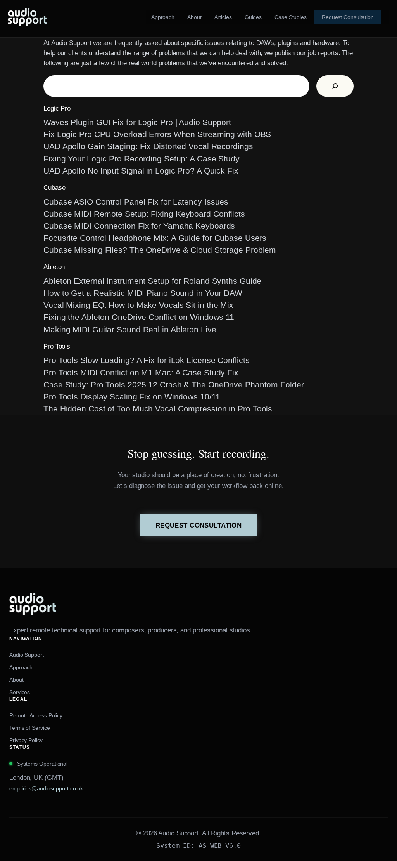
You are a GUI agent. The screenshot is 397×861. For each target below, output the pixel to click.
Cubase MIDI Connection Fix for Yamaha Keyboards (139, 225)
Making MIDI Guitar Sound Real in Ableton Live (129, 329)
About (16, 680)
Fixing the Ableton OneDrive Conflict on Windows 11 (138, 316)
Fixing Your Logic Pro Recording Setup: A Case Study (141, 158)
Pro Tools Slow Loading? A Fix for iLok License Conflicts (146, 360)
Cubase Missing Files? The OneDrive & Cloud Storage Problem (159, 249)
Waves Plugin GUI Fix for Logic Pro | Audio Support (137, 122)
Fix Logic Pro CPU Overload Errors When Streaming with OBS (157, 134)
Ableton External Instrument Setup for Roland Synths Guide (152, 280)
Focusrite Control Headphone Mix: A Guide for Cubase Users (154, 237)
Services (19, 692)
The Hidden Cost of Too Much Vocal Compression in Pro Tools (157, 408)
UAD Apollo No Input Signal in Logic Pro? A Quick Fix (140, 170)
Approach (21, 667)
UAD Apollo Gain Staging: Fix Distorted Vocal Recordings (148, 146)
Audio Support (26, 655)
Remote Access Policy (35, 715)
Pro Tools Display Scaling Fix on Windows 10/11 (131, 396)
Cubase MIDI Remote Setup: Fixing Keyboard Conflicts (144, 213)
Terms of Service (29, 728)
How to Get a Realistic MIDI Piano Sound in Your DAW (142, 292)
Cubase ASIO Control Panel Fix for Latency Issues (135, 201)
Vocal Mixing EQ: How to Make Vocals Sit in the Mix (138, 304)
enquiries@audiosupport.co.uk (46, 788)
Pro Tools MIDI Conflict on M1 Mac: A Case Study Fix (140, 372)
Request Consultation (198, 525)
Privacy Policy (26, 740)
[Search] (335, 86)
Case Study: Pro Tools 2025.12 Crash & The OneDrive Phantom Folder (173, 384)
